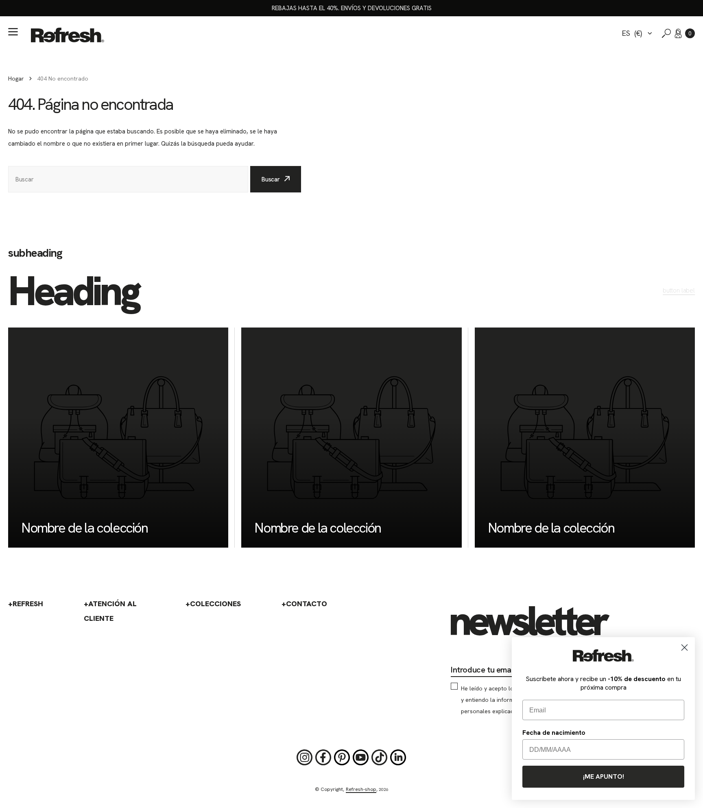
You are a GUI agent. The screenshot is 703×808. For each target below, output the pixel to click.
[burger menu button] (13, 32)
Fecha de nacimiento (553, 732)
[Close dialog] (684, 647)
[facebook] (323, 757)
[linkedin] (398, 757)
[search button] (666, 33)
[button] (690, 33)
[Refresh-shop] (67, 35)
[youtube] (361, 757)
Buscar (271, 179)
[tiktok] (379, 757)
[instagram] (305, 757)
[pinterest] (342, 757)
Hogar (16, 78)
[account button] (678, 33)
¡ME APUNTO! (603, 776)
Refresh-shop (361, 789)
